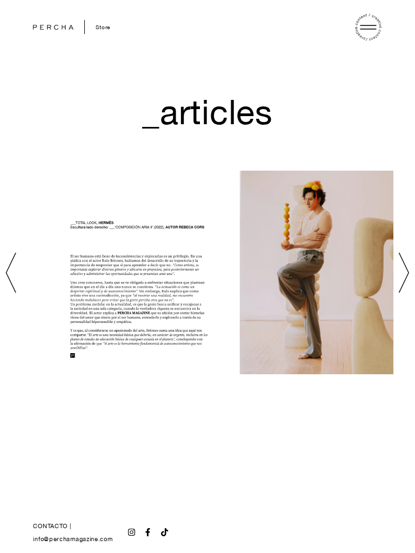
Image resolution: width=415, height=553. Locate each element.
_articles (207, 111)
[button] (11, 272)
